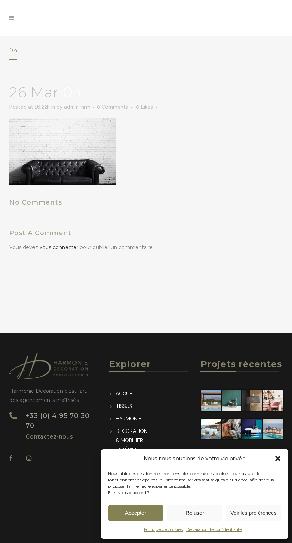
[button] (277, 458)
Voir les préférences (253, 513)
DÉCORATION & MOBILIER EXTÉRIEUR (131, 440)
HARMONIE (128, 419)
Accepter (135, 513)
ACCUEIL (126, 394)
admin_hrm (77, 107)
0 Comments (112, 107)
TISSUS (124, 406)
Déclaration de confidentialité (214, 529)
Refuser (195, 513)
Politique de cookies (163, 529)
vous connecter (59, 247)
